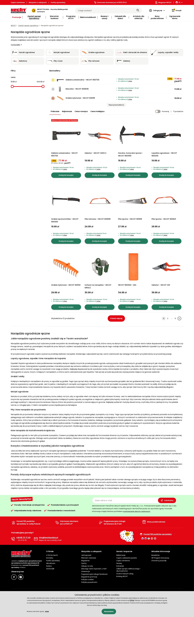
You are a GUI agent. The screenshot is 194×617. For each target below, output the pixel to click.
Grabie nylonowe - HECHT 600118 (80, 98)
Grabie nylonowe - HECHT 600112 (65, 285)
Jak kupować (86, 555)
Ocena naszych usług (124, 574)
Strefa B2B (50, 569)
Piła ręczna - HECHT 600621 (164, 219)
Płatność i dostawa (88, 558)
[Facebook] (14, 577)
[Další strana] (179, 318)
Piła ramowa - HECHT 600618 (97, 219)
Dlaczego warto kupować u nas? (94, 569)
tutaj (47, 611)
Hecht (13, 25)
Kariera (49, 566)
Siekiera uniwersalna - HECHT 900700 (82, 79)
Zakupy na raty (87, 566)
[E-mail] (36, 539)
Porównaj (165, 111)
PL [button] (180, 2)
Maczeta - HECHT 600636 (77, 89)
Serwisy (119, 563)
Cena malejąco (97, 111)
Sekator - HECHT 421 (161, 285)
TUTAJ (131, 600)
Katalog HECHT (122, 576)
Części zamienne (18, 2)
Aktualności (50, 563)
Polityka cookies (87, 579)
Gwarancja (85, 571)
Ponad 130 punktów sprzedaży (158, 534)
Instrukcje (120, 566)
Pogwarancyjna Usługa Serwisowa (94, 574)
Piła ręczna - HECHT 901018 (130, 219)
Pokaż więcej (116, 318)
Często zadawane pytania (126, 558)
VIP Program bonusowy (160, 558)
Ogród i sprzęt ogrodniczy (28, 25)
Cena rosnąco (81, 111)
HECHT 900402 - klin (127, 285)
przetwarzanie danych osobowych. (136, 511)
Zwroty (84, 563)
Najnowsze (67, 111)
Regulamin (85, 560)
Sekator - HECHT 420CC (96, 153)
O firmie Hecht (52, 555)
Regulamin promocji (89, 577)
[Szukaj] (138, 10)
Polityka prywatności (89, 582)
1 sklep (130, 81)
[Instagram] (20, 577)
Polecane (55, 111)
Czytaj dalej (15, 45)
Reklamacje (120, 555)
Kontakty (49, 558)
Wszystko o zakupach (38, 2)
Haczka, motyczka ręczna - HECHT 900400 (130, 154)
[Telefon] (13, 539)
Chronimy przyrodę (158, 560)
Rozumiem (108, 611)
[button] (116, 105)
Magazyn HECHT (165, 2)
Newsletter (155, 555)
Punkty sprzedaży (58, 2)
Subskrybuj (168, 500)
